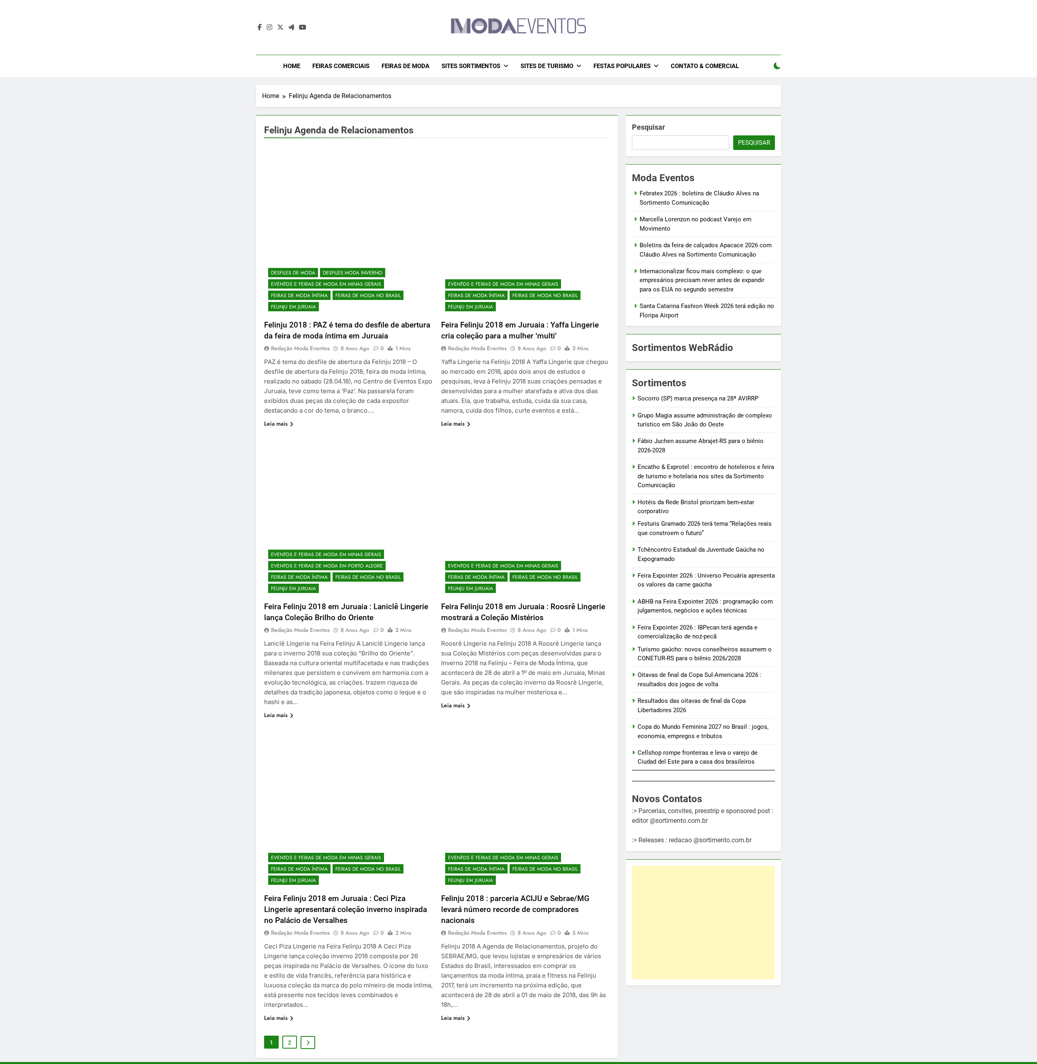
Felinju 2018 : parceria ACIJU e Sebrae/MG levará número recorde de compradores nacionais (515, 909)
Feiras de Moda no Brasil (368, 295)
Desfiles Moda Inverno (352, 272)
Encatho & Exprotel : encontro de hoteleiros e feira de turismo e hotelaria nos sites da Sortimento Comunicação (706, 476)
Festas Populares (622, 66)
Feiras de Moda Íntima (299, 295)
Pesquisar (648, 127)
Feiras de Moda (405, 66)
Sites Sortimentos (471, 66)
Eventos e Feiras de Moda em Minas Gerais (326, 284)
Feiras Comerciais (340, 66)
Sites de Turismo (547, 66)
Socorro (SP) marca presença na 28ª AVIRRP (698, 398)
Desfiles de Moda (293, 272)
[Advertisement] (703, 922)
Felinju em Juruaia (293, 306)
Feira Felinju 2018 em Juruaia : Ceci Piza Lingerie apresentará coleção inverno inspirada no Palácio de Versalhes (345, 909)
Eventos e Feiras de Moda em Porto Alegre (327, 565)
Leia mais (276, 424)
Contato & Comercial (705, 66)
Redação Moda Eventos (300, 348)
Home (291, 66)
